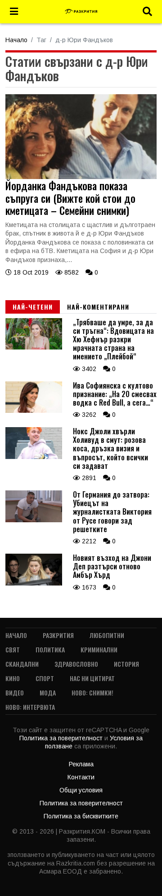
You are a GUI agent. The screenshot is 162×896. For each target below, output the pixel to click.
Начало (16, 40)
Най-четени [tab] (33, 306)
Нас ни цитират (92, 678)
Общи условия (81, 790)
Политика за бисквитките (81, 816)
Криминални (99, 649)
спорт (45, 678)
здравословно (76, 664)
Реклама (81, 764)
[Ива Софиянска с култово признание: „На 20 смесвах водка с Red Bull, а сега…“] (33, 410)
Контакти (81, 777)
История (126, 664)
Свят (12, 649)
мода (48, 692)
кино (12, 678)
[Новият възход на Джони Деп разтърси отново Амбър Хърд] (33, 583)
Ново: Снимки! (92, 692)
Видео (14, 692)
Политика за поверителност (61, 738)
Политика (50, 649)
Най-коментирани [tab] (98, 306)
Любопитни (107, 635)
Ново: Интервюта (30, 707)
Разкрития (58, 635)
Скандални (22, 664)
